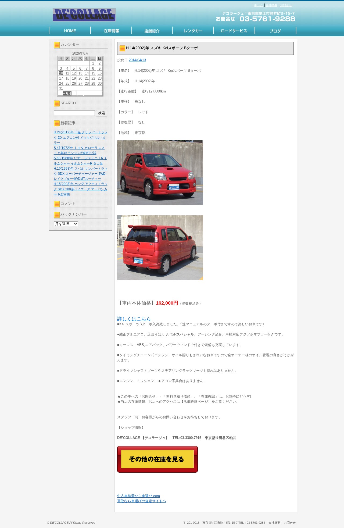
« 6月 (67, 93)
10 (61, 73)
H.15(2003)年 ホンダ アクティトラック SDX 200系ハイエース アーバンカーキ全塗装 (81, 189)
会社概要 (271, 5)
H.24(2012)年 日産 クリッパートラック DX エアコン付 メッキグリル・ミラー (81, 137)
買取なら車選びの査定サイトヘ (141, 501)
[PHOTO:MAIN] (205, 172)
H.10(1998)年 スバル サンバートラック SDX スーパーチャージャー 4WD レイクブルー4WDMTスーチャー (81, 174)
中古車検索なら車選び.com (138, 496)
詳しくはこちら (134, 319)
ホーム (258, 5)
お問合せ (286, 5)
